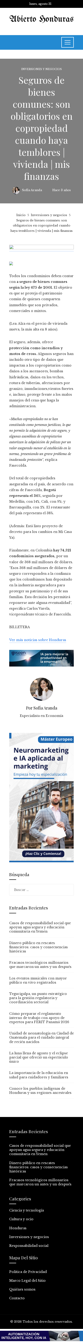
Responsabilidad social (28, 1246)
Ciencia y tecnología (26, 1210)
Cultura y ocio (21, 1219)
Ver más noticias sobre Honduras (37, 640)
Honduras (18, 1228)
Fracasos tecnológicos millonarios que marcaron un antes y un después (40, 965)
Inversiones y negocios (41, 69)
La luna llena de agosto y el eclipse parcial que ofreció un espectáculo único (38, 1057)
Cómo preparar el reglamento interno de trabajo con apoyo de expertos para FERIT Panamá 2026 (39, 1018)
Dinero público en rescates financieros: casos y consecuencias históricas (38, 947)
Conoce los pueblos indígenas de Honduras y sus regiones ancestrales (40, 1090)
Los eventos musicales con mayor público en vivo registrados (38, 980)
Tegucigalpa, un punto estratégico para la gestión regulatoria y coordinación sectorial (38, 998)
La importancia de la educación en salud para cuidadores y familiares (38, 1075)
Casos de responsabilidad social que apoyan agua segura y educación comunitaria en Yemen (40, 927)
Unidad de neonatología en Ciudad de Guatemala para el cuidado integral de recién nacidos (41, 1037)
